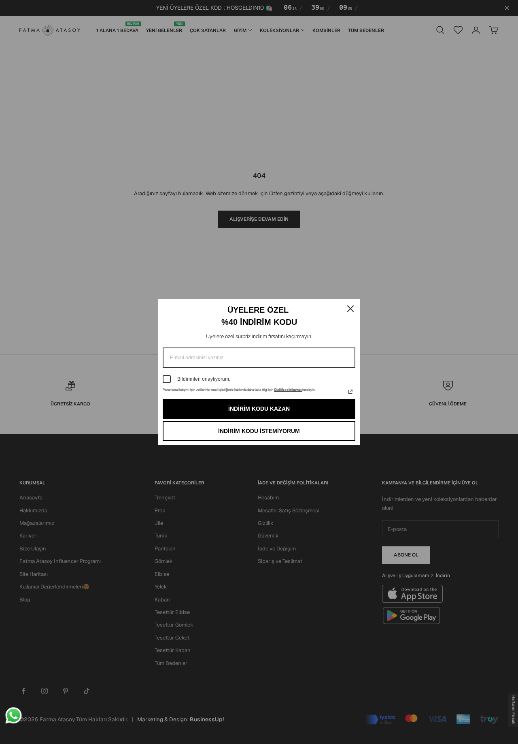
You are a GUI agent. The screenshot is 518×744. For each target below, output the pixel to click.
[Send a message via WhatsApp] (13, 715)
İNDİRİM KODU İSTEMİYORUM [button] (259, 431)
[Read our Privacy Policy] (350, 392)
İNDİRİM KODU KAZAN (259, 408)
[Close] (350, 308)
